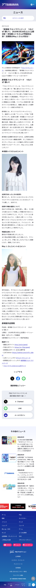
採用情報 (18, 568)
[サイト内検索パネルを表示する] (33, 579)
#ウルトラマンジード (23, 358)
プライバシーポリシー (25, 540)
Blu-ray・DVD (6, 529)
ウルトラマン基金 (18, 575)
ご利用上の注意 (6, 540)
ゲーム (21, 529)
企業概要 (18, 556)
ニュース (21, 525)
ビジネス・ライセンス (18, 560)
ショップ (4, 525)
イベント (17, 584)
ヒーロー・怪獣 (11, 584)
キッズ (4, 533)
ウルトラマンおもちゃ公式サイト (14, 366)
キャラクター (22, 518)
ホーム (4, 515)
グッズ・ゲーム (23, 584)
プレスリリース (18, 564)
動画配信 (30, 584)
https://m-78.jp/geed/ (22, 347)
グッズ (21, 522)
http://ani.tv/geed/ (21, 345)
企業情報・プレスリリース (9, 536)
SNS (20, 536)
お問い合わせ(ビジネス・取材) (18, 571)
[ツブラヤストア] (18, 506)
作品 (5, 584)
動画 (3, 518)
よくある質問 (22, 533)
